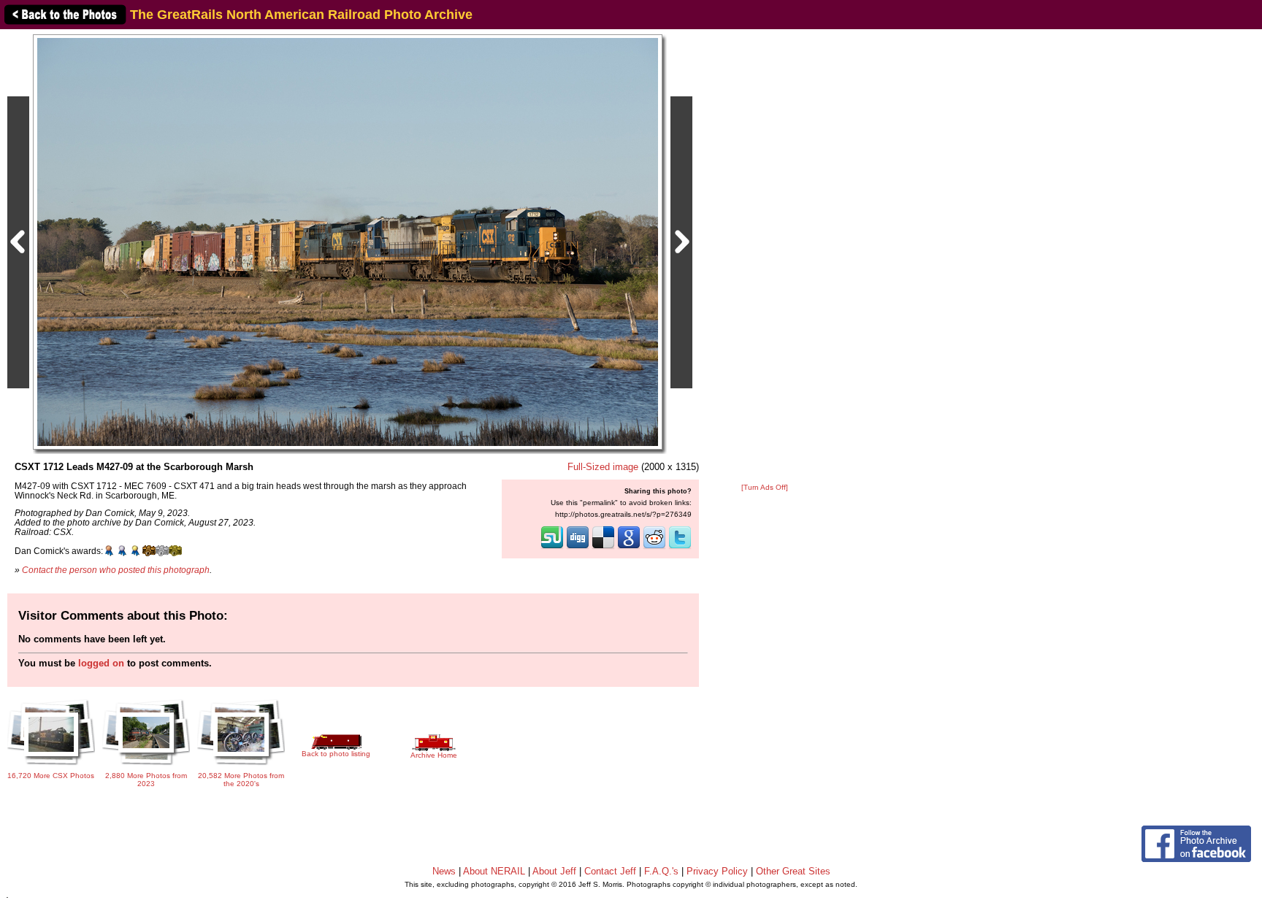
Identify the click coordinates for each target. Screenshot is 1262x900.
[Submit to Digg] (577, 547)
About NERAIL (494, 871)
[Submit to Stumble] (552, 547)
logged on (101, 663)
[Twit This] (680, 547)
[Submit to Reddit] (654, 547)
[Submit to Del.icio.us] (603, 547)
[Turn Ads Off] (764, 487)
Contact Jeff (610, 871)
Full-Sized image (602, 466)
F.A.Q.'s (661, 871)
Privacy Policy (717, 871)
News (444, 871)
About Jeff (554, 871)
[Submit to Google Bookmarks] (628, 547)
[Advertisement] (764, 257)
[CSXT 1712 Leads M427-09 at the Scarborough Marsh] (347, 241)
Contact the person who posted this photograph (116, 569)
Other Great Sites (793, 871)
